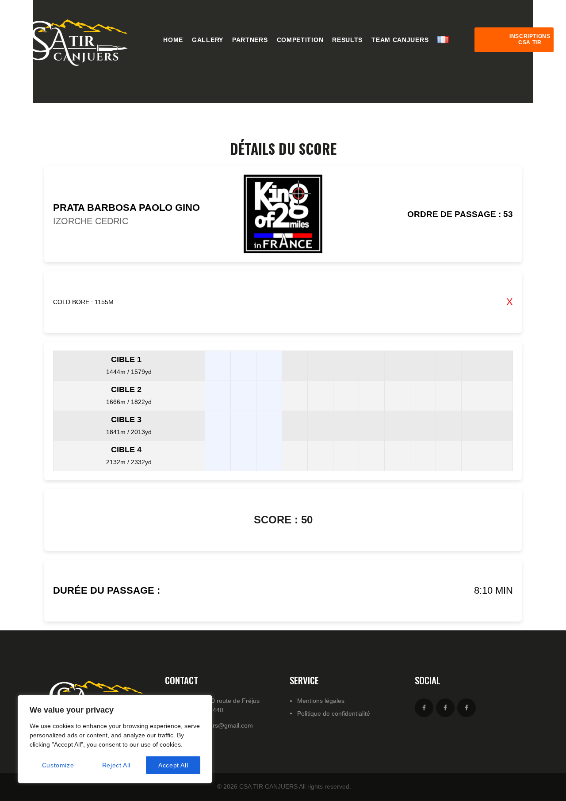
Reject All (116, 765)
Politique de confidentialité (333, 713)
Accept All (173, 765)
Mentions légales (320, 700)
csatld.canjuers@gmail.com (214, 725)
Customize (58, 765)
